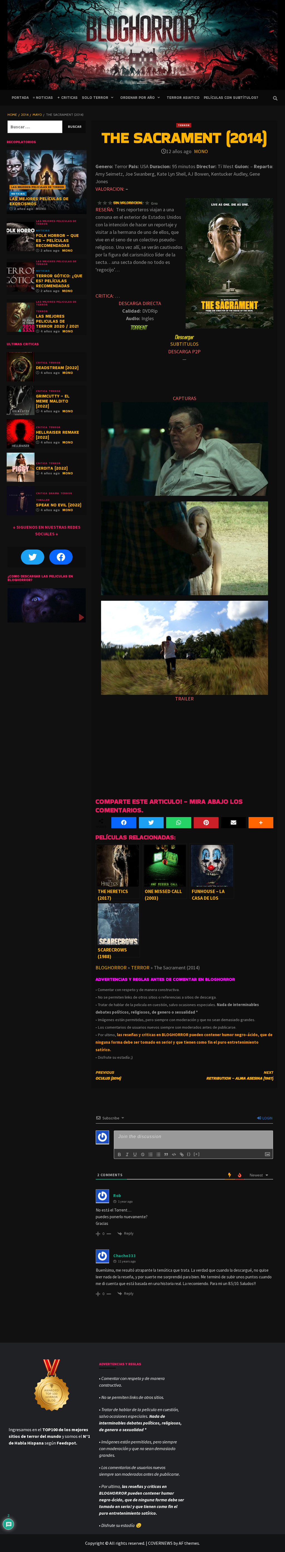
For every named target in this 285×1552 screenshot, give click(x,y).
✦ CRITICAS (67, 97)
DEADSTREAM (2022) (57, 368)
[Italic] (127, 1154)
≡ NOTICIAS (43, 97)
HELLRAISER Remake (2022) (57, 434)
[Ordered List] (150, 1154)
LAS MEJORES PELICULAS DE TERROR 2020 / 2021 (57, 321)
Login (267, 1118)
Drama (54, 493)
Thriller (43, 500)
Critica (41, 362)
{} (189, 1154)
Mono (201, 151)
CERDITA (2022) (52, 468)
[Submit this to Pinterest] (206, 822)
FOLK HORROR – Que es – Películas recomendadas (57, 240)
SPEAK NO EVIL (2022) (58, 505)
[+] (197, 1154)
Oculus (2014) (108, 1075)
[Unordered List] (158, 1154)
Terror (184, 125)
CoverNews (160, 1543)
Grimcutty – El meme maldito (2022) (53, 401)
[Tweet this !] (151, 822)
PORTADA (20, 97)
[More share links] (261, 822)
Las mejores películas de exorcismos (38, 201)
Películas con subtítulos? (231, 97)
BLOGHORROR (111, 967)
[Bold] (119, 1154)
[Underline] (135, 1154)
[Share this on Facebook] (123, 822)
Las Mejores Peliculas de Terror (37, 187)
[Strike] (143, 1154)
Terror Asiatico (183, 97)
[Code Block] (174, 1154)
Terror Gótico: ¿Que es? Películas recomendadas (59, 281)
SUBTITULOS (184, 344)
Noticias (18, 194)
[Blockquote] (166, 1154)
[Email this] (233, 822)
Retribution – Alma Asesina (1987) (239, 1075)
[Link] (182, 1154)
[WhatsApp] (178, 822)
